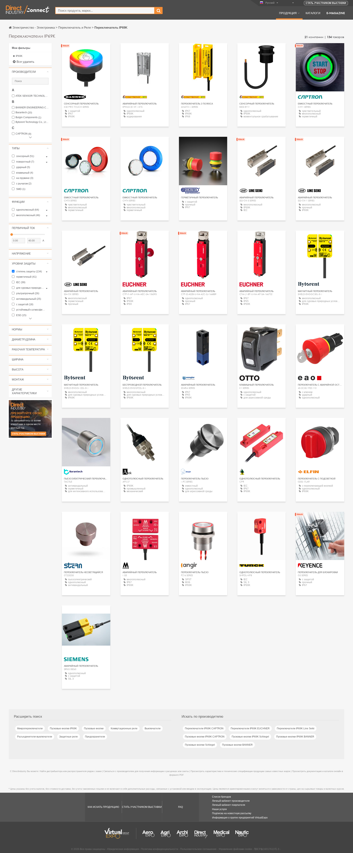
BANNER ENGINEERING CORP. (32, 107)
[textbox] (105, 10)
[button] (30, 72)
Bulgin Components (28, 117)
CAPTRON (23, 133)
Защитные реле (68, 736)
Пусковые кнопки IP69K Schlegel (250, 736)
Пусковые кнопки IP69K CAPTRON (205, 736)
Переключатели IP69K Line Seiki (295, 728)
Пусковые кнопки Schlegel (200, 744)
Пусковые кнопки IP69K (63, 728)
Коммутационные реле (124, 728)
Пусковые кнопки (94, 728)
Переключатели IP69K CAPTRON (204, 728)
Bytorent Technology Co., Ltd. (32, 122)
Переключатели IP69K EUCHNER (250, 728)
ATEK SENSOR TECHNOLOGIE (32, 96)
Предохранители (95, 736)
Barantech (24, 112)
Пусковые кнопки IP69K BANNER (295, 736)
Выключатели (153, 728)
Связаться (203, 331)
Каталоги (313, 13)
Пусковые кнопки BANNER (237, 744)
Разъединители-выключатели (34, 736)
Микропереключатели (30, 728)
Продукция (288, 13)
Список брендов (221, 796)
